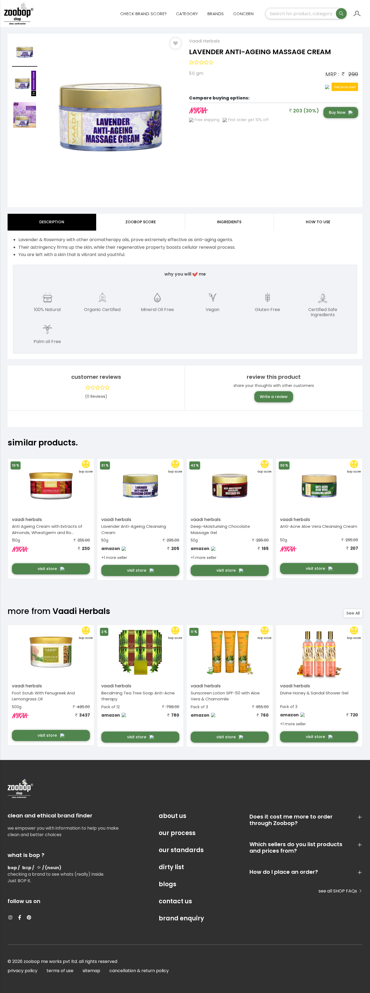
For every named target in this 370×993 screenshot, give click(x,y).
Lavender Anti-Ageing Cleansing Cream (133, 529)
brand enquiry (181, 918)
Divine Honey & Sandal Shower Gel (314, 693)
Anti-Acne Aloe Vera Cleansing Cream (318, 526)
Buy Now (337, 112)
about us (172, 816)
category (187, 14)
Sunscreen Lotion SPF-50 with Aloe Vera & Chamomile (225, 696)
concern (243, 14)
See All (353, 613)
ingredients (229, 222)
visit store (48, 568)
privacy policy (22, 971)
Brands (215, 14)
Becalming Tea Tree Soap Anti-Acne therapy (138, 696)
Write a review (274, 396)
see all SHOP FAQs (338, 891)
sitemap (91, 971)
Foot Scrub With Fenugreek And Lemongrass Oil (43, 696)
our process (177, 833)
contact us (175, 901)
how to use (318, 222)
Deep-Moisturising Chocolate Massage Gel (220, 529)
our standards (181, 850)
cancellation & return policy (139, 971)
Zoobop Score (140, 222)
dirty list (171, 867)
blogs (167, 884)
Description (51, 222)
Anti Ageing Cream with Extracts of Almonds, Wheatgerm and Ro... (47, 529)
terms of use (60, 971)
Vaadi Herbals (204, 41)
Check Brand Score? (143, 14)
